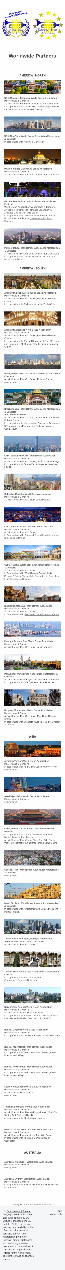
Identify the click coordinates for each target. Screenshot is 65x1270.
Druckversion (13, 1211)
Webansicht (56, 1214)
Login (59, 1211)
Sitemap (26, 1211)
